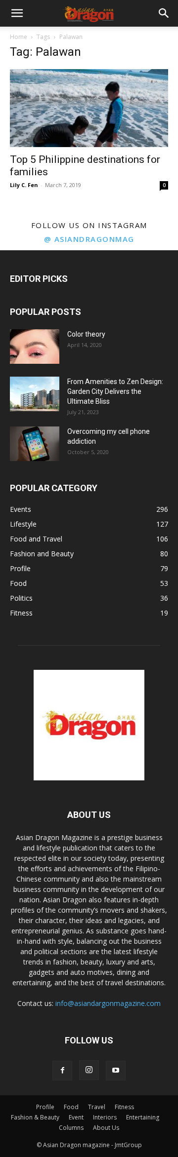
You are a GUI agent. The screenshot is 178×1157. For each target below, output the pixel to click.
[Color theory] (34, 346)
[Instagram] (89, 1070)
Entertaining (142, 1117)
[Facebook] (62, 1070)
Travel (96, 1107)
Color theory (86, 334)
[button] (17, 13)
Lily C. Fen (24, 185)
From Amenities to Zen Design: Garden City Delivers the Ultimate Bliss (115, 391)
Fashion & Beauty (35, 1117)
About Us (106, 1127)
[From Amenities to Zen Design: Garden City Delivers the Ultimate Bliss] (34, 394)
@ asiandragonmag (89, 239)
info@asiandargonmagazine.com (108, 1003)
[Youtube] (116, 1070)
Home (18, 37)
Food (71, 1107)
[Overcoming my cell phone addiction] (34, 443)
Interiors (105, 1117)
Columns (71, 1127)
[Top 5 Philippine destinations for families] (89, 108)
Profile (45, 1107)
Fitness (124, 1107)
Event (76, 1117)
